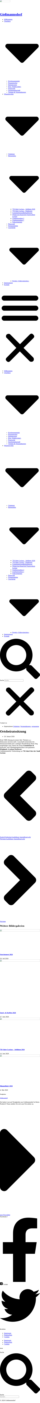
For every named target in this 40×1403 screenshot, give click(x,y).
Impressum (7, 1333)
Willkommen (8, 19)
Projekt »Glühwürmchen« (20, 281)
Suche (2, 680)
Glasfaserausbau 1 (18, 220)
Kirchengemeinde (14, 81)
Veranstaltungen (25, 726)
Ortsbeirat (11, 154)
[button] (20, 327)
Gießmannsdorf (11, 14)
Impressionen (8, 283)
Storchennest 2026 (6, 954)
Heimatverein (12, 85)
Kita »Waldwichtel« (14, 87)
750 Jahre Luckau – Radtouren (22, 211)
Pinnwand (11, 224)
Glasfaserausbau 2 (18, 218)
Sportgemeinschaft (14, 90)
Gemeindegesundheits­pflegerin (22, 213)
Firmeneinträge (13, 226)
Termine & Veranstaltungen (17, 92)
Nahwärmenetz (17, 222)
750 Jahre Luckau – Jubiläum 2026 (23, 209)
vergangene (35, 726)
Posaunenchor (12, 83)
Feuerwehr (11, 88)
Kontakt (6, 285)
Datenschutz (8, 1335)
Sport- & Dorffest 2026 (8, 1013)
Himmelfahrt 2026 (6, 1086)
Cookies (6, 1337)
